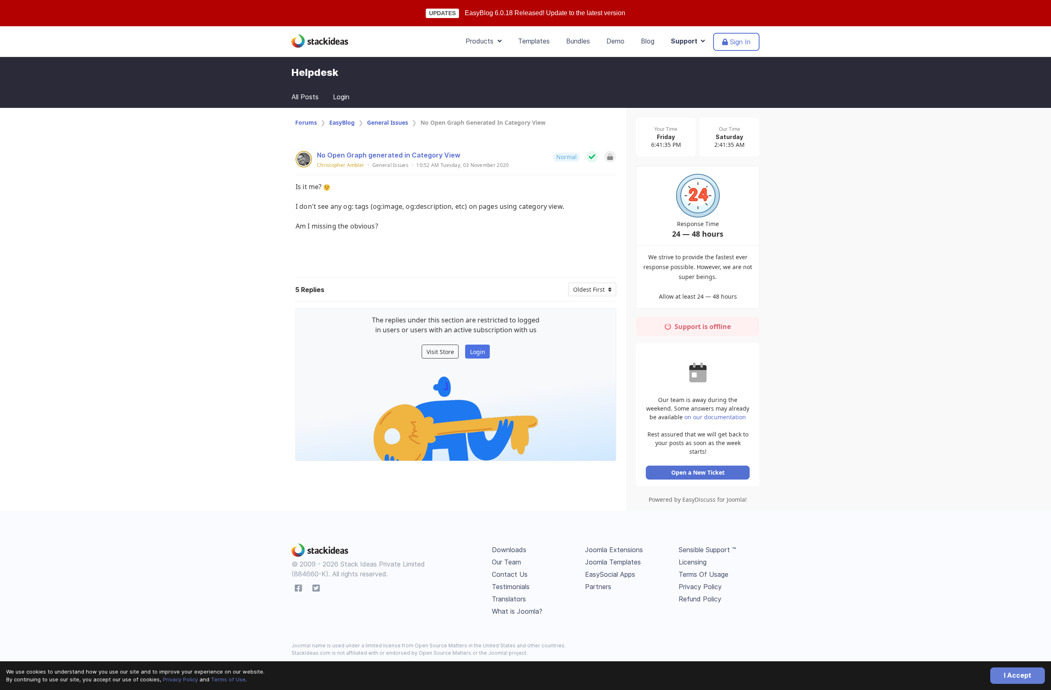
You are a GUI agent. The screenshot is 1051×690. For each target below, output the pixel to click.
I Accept (1017, 675)
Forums (306, 122)
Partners (598, 587)
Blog (647, 41)
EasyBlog (342, 122)
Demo (615, 41)
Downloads (509, 550)
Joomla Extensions (614, 550)
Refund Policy (700, 599)
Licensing (693, 562)
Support (686, 41)
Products (482, 41)
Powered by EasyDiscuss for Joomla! (698, 499)
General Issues (387, 122)
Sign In (739, 42)
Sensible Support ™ (707, 550)
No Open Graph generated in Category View (388, 155)
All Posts (305, 97)
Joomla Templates (613, 562)
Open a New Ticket (698, 472)
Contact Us (510, 574)
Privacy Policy (180, 679)
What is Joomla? (517, 611)
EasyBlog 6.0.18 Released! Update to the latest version (545, 12)
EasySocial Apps (610, 574)
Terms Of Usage (703, 574)
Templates (534, 41)
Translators (509, 599)
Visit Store (440, 352)
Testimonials (511, 587)
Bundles (578, 41)
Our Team (506, 562)
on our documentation (715, 417)
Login (341, 97)
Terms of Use (228, 679)
